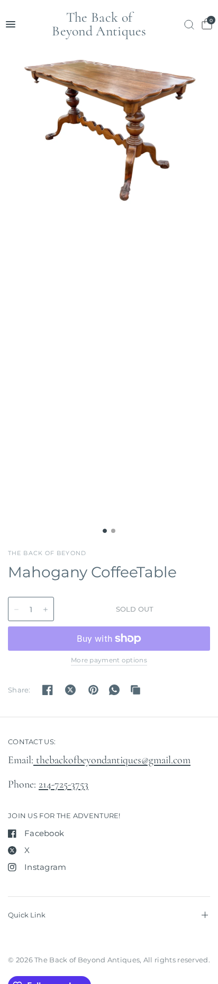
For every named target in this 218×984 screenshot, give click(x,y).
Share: (19, 690)
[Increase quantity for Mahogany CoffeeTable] (45, 609)
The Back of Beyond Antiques (99, 24)
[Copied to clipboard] (135, 689)
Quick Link (27, 915)
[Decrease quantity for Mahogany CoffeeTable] (16, 609)
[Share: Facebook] (47, 689)
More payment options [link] (109, 660)
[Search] (189, 24)
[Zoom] (109, 130)
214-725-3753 (63, 784)
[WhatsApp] (114, 689)
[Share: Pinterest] (93, 689)
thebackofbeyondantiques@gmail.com (111, 760)
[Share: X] (70, 689)
